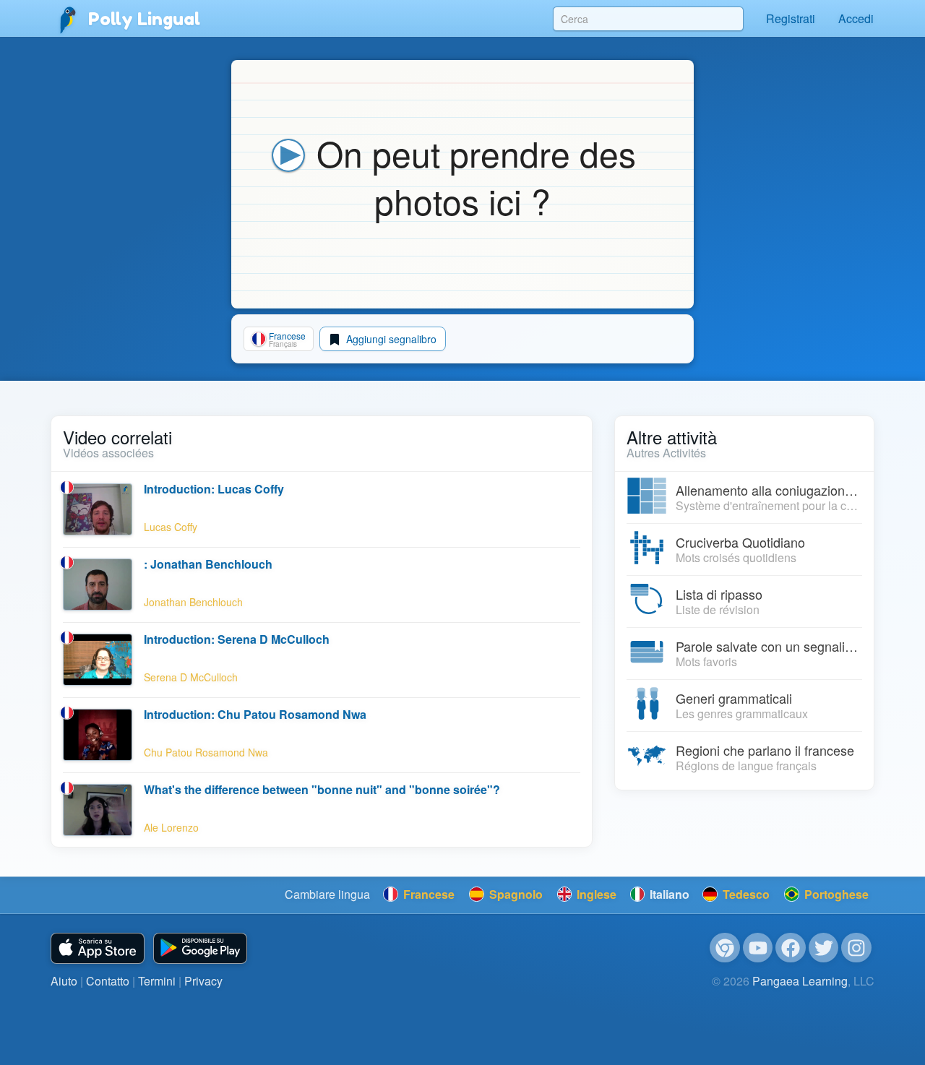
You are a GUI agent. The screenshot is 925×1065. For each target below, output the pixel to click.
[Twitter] (824, 948)
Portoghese (835, 894)
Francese (427, 894)
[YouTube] (758, 948)
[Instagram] (856, 948)
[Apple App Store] (98, 948)
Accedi (856, 18)
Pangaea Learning (800, 981)
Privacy (203, 981)
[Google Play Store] (200, 948)
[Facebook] (790, 948)
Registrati (790, 18)
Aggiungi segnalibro (389, 339)
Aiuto (64, 981)
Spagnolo (514, 894)
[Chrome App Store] (725, 948)
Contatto (107, 981)
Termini (157, 981)
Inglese (595, 894)
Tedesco (745, 894)
